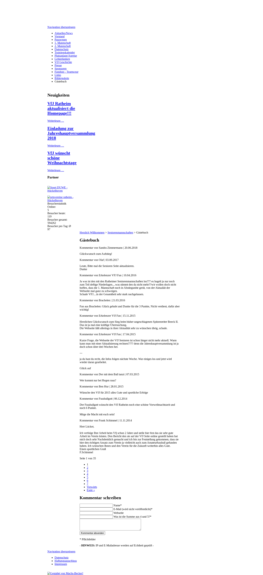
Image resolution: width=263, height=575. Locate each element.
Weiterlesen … (55, 120)
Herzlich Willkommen (92, 232)
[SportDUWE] (65, 190)
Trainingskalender (65, 52)
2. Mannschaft (63, 46)
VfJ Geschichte (63, 62)
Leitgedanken (62, 58)
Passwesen (61, 39)
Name (116, 505)
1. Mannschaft (63, 42)
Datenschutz (62, 49)
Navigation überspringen (61, 27)
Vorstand (60, 36)
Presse (58, 65)
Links (58, 75)
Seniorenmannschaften (120, 232)
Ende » (91, 490)
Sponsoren (61, 68)
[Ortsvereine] (65, 200)
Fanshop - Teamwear (66, 71)
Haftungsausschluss (66, 560)
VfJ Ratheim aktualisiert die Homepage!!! (61, 108)
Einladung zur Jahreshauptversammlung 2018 (71, 133)
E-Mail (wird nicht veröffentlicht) (132, 509)
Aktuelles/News (64, 33)
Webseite (118, 512)
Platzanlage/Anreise (66, 55)
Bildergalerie (62, 78)
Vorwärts (92, 486)
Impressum (61, 564)
